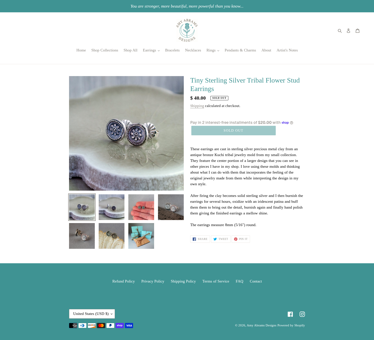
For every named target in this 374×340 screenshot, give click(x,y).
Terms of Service (215, 281)
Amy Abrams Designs (261, 325)
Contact (256, 281)
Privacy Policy (152, 281)
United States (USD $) (91, 313)
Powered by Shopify (291, 325)
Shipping (197, 106)
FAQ (239, 281)
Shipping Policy (183, 281)
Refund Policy (123, 281)
